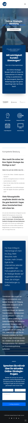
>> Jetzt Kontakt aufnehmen (14, 29)
